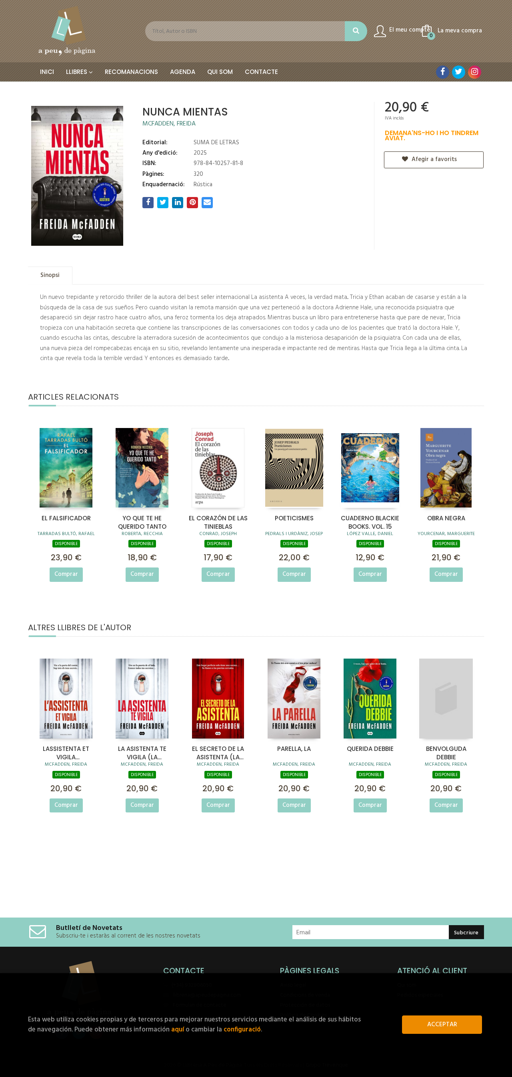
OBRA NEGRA (446, 518)
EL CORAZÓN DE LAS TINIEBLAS (218, 522)
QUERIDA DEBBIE (370, 749)
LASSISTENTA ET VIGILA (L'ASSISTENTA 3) (66, 752)
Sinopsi (50, 275)
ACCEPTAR (442, 1024)
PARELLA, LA (294, 749)
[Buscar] (356, 31)
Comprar (66, 574)
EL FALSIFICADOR (66, 518)
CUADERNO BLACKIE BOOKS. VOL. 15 (370, 522)
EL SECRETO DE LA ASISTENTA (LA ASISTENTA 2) (218, 752)
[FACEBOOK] (442, 72)
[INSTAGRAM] (474, 72)
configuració (242, 1029)
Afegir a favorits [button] (433, 159)
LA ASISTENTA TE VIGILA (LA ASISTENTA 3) (142, 752)
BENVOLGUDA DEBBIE (446, 752)
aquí (177, 1029)
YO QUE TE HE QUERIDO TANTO (142, 522)
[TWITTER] (458, 72)
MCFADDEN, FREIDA (169, 124)
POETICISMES (294, 518)
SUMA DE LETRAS (216, 142)
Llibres (77, 72)
